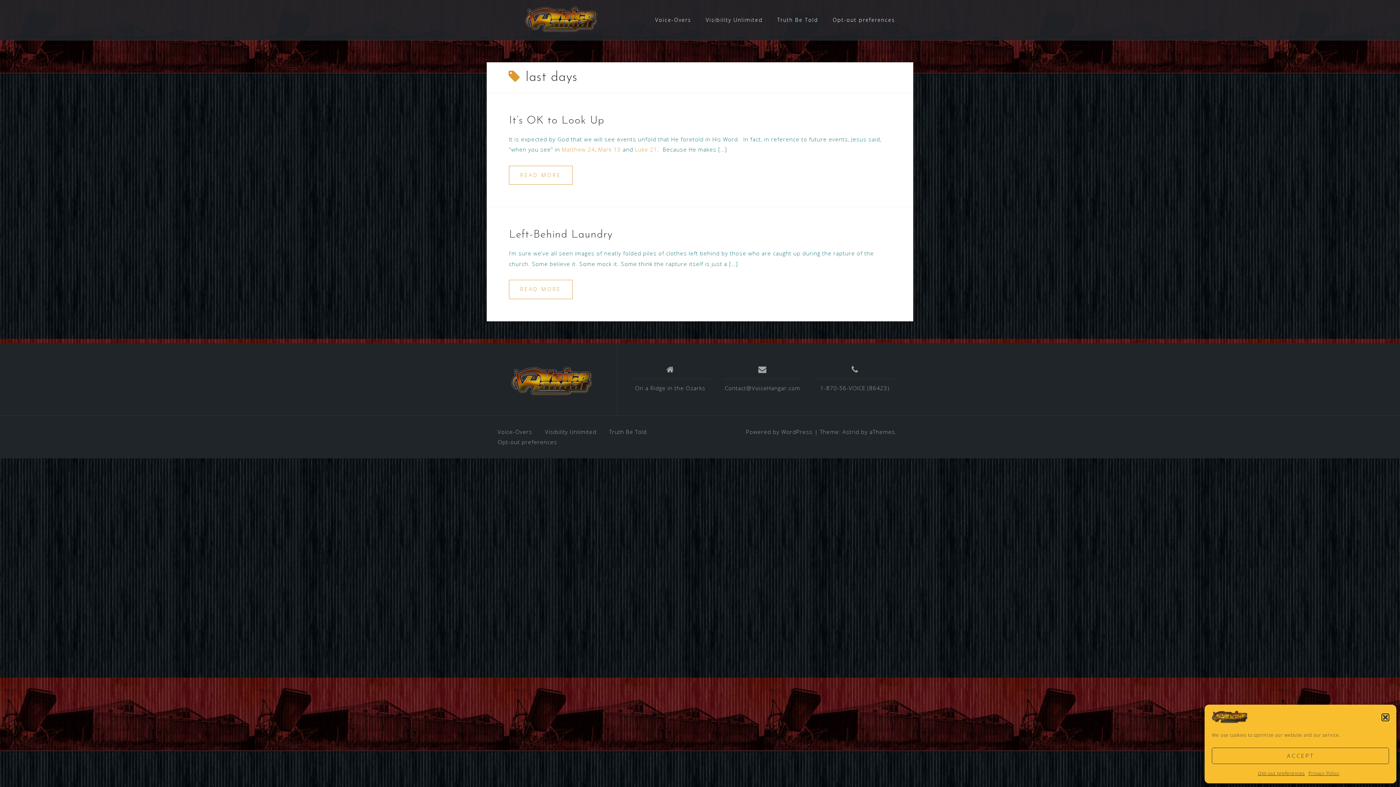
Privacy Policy (1323, 773)
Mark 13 (609, 149)
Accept (1300, 755)
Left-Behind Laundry (561, 234)
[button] (1385, 717)
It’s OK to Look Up (556, 120)
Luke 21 (646, 149)
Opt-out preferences (1281, 773)
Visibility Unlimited (734, 19)
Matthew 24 (578, 149)
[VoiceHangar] (552, 381)
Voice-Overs (673, 19)
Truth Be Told (797, 19)
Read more (540, 175)
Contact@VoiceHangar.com (762, 388)
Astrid (851, 431)
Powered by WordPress (779, 431)
